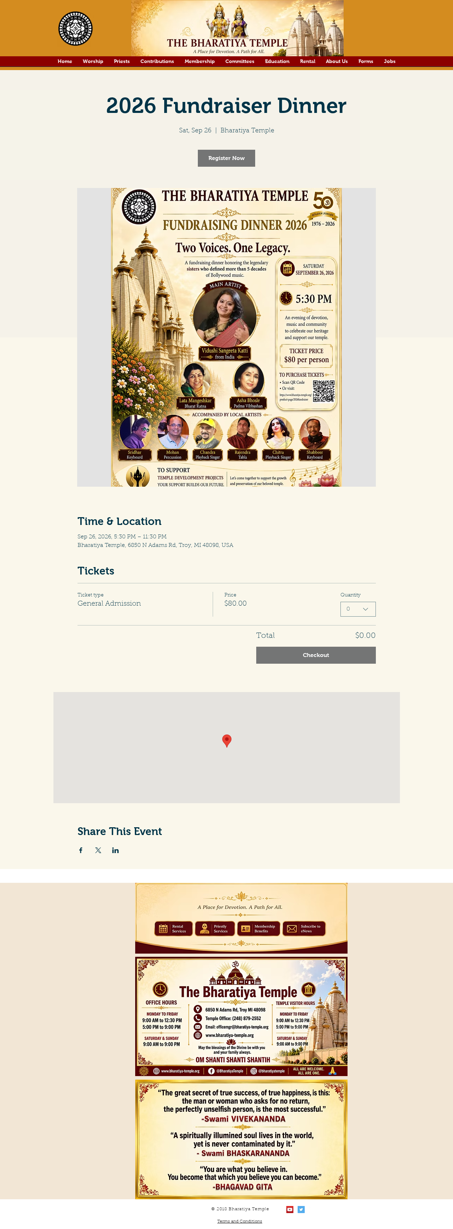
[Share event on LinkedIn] (115, 850)
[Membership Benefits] (258, 928)
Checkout (316, 655)
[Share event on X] (98, 850)
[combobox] (358, 609)
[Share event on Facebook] (81, 850)
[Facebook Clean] (312, 1209)
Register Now (226, 158)
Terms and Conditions (239, 1221)
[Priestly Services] (215, 929)
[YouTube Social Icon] (289, 1209)
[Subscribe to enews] (304, 929)
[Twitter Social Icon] (301, 1209)
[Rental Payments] (173, 929)
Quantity (350, 595)
